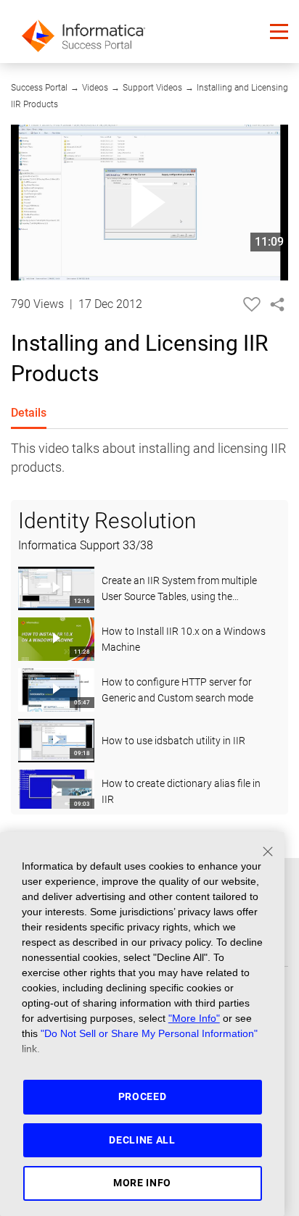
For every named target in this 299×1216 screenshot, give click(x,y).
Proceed (142, 1096)
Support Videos (152, 88)
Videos (95, 88)
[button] (279, 31)
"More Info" (194, 1018)
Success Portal (39, 88)
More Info (142, 1182)
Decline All (142, 1140)
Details (28, 413)
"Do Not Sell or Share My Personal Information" (149, 1033)
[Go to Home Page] (83, 31)
